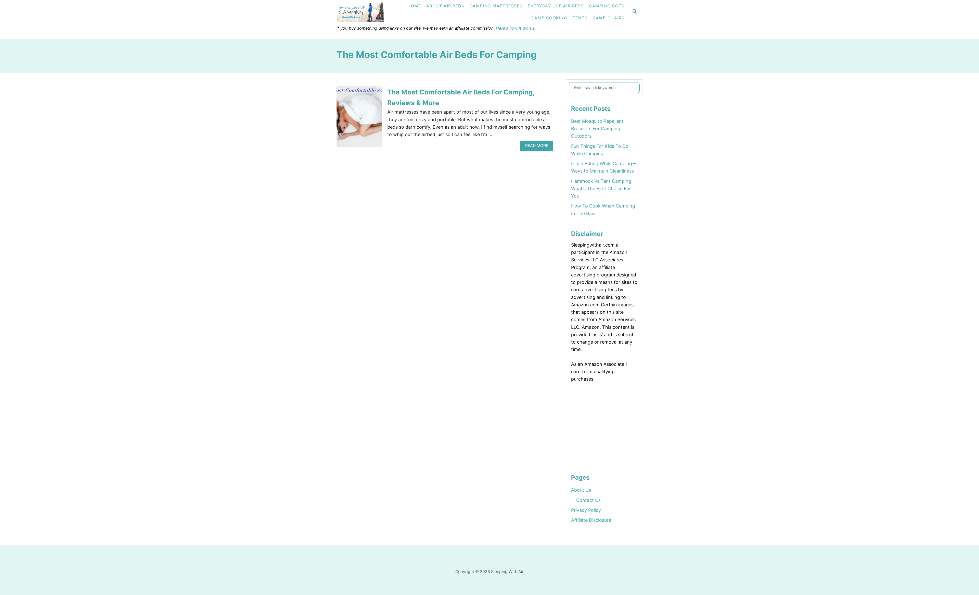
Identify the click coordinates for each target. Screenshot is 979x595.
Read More (538, 147)
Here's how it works (515, 28)
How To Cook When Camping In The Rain (603, 209)
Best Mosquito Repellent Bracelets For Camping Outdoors (597, 128)
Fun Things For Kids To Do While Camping (599, 149)
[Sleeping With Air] (366, 12)
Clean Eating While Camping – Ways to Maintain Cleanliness (603, 167)
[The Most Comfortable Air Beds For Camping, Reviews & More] (359, 119)
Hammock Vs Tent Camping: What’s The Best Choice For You (602, 188)
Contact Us (588, 500)
